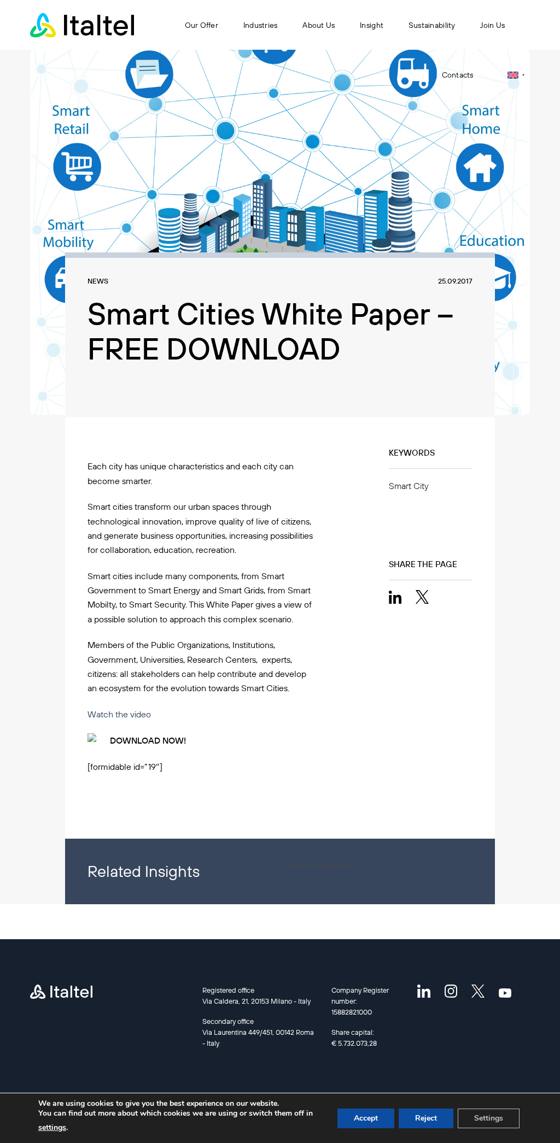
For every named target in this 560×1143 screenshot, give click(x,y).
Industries (260, 25)
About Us (318, 25)
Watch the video (119, 714)
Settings (488, 1118)
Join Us (492, 25)
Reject (426, 1118)
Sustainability (432, 25)
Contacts (458, 75)
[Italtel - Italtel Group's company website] (82, 25)
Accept (366, 1118)
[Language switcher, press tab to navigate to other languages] (516, 75)
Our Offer (201, 25)
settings (52, 1127)
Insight (371, 25)
